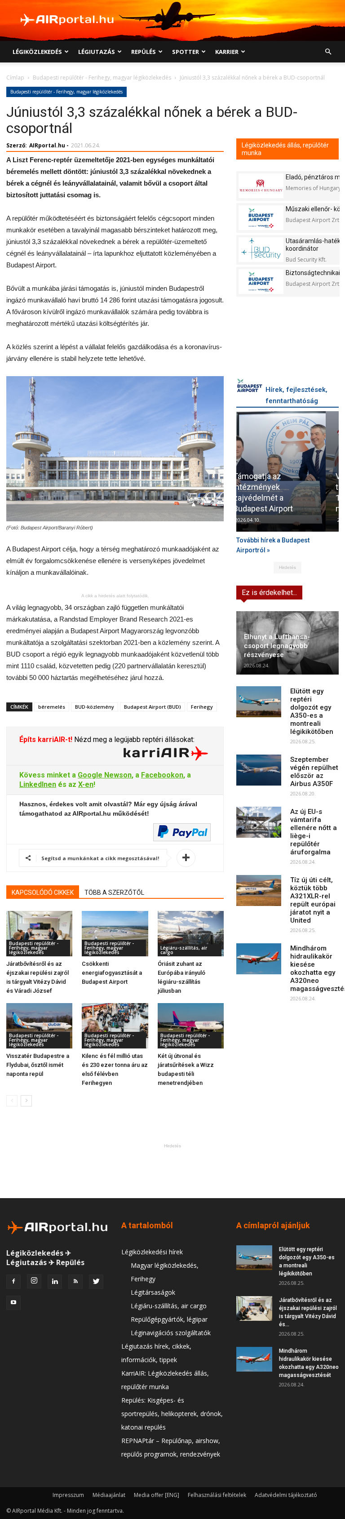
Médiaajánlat (109, 1495)
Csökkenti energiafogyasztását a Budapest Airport (112, 972)
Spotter (185, 52)
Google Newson (105, 775)
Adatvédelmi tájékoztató (286, 1495)
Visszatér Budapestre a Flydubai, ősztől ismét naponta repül (37, 1065)
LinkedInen (37, 784)
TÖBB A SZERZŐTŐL (114, 892)
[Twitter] (96, 1282)
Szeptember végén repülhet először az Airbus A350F (314, 771)
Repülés (143, 52)
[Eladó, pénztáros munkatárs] (261, 185)
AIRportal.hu (47, 145)
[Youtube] (13, 1303)
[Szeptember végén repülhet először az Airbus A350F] (258, 770)
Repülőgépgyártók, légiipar (169, 1319)
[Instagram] (34, 1281)
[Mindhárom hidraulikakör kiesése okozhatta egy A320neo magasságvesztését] (258, 958)
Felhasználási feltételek (217, 1495)
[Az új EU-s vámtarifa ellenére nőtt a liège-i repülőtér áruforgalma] (258, 822)
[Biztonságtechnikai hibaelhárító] (261, 281)
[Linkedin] (55, 1282)
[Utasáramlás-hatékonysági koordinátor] (261, 249)
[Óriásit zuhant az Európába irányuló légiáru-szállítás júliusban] (191, 933)
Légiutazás (96, 52)
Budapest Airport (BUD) (152, 706)
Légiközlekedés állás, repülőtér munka (285, 149)
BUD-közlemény (94, 706)
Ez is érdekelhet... (269, 592)
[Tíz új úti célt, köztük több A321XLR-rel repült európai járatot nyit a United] (258, 890)
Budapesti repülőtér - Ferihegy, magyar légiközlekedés (102, 77)
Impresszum (68, 1495)
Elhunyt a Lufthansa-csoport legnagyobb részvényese (277, 646)
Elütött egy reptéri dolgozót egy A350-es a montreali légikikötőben (311, 711)
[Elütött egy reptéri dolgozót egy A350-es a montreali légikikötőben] (258, 701)
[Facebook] (13, 1282)
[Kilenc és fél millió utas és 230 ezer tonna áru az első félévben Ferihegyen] (115, 1025)
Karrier (227, 52)
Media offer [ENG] (156, 1495)
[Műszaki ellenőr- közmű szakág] (261, 217)
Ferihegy (202, 706)
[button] (328, 52)
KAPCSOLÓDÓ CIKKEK (43, 892)
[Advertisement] (172, 1170)
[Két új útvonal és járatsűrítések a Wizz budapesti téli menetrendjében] (191, 1025)
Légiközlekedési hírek (152, 1252)
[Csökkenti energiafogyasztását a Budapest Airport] (115, 933)
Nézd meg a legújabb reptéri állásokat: (133, 739)
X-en (85, 784)
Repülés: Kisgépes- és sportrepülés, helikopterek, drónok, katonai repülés (172, 1413)
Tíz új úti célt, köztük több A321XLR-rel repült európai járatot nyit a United (313, 900)
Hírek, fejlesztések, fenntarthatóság (296, 395)
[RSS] (75, 1282)
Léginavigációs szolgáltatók (171, 1332)
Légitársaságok (153, 1292)
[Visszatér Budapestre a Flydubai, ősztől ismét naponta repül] (39, 1025)
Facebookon (162, 775)
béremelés (51, 706)
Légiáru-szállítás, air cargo (183, 950)
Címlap (15, 77)
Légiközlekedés (37, 52)
